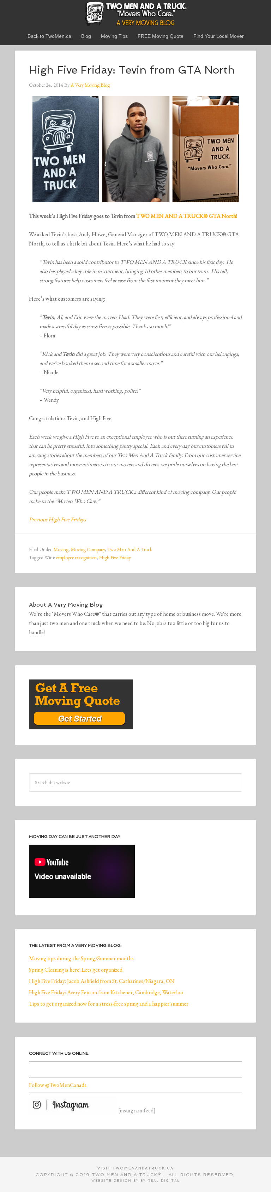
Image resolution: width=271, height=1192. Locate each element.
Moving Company (88, 549)
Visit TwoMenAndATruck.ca (135, 1168)
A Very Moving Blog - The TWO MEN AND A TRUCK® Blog (135, 13)
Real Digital (163, 1180)
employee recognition (76, 557)
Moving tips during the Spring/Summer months (81, 958)
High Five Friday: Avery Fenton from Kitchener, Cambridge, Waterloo (106, 992)
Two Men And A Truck (129, 549)
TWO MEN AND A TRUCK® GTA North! (186, 216)
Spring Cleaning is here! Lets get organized (75, 969)
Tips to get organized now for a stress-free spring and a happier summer (108, 1003)
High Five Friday (115, 557)
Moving (61, 549)
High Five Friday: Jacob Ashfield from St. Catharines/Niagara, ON (102, 981)
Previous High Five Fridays (57, 519)
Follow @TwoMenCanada (58, 1085)
